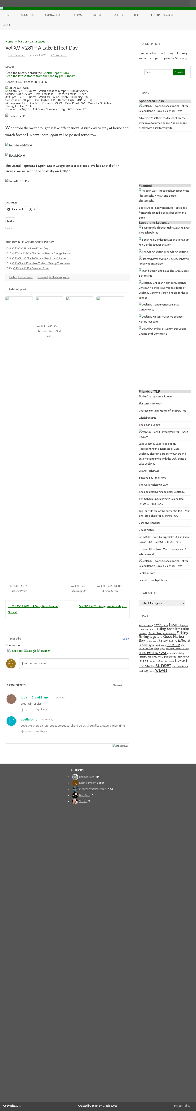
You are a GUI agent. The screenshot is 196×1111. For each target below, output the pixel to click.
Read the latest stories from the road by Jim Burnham (40, 76)
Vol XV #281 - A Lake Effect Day (30, 248)
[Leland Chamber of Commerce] (159, 328)
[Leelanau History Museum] (155, 316)
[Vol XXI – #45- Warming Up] (81, 297)
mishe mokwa (153, 652)
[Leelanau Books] (149, 106)
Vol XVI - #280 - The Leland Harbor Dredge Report (41, 253)
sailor (152, 661)
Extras (77, 15)
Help (137, 15)
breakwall (43, 277)
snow (66, 277)
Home (6, 15)
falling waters (169, 633)
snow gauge (168, 661)
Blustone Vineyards (150, 403)
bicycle (184, 625)
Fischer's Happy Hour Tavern (155, 396)
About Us (27, 15)
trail (141, 670)
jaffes (182, 640)
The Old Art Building (176, 251)
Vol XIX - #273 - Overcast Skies (31, 268)
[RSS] (187, 3)
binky (141, 629)
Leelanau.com (147, 573)
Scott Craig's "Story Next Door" (157, 207)
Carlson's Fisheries (150, 522)
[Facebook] (171, 3)
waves (161, 670)
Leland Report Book (56, 73)
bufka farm (55, 277)
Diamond (143, 633)
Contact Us (53, 15)
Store (97, 15)
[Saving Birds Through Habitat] (157, 227)
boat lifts (173, 629)
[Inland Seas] (147, 270)
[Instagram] (179, 3)
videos (151, 671)
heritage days (152, 641)
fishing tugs (147, 637)
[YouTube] (175, 3)
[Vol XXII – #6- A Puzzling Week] (20, 297)
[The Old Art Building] (152, 251)
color (185, 628)
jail (188, 640)
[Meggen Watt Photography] (156, 190)
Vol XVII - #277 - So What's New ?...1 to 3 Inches (39, 258)
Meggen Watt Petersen (92, 789)
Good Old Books (148, 537)
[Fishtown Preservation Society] (158, 259)
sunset (163, 665)
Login (125, 638)
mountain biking (175, 653)
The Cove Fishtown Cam (153, 484)
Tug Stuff (144, 511)
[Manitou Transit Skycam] (154, 432)
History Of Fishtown (150, 549)
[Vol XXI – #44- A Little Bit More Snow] (111, 297)
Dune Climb (155, 633)
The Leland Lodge (149, 424)
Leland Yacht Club (149, 470)
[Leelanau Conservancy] (153, 304)
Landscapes (37, 41)
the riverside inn (180, 666)
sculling (159, 661)
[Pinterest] (183, 3)
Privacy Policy (182, 1105)
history (163, 640)
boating (160, 628)
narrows (145, 656)
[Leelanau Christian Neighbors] (157, 282)
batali (165, 625)
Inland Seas (162, 270)
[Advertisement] (165, 158)
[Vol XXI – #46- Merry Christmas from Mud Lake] (51, 297)
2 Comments (59, 55)
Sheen (83, 801)
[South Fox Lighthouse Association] (160, 239)
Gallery (118, 15)
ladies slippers (159, 645)
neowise (157, 656)
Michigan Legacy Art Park (177, 648)
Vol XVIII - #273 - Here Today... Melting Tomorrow (41, 263)
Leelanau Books (169, 106)
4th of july (146, 625)
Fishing (182, 632)
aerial (158, 624)
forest (160, 637)
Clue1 (6, 25)
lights (162, 648)
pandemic (170, 656)
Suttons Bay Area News (152, 477)
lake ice (173, 644)
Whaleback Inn (147, 417)
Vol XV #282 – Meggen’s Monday (103, 606)
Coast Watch (146, 530)
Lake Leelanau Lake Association (157, 443)
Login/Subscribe (162, 15)
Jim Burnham (86, 777)
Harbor (22, 41)
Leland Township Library (153, 580)
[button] (15, 651)
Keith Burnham (16, 55)
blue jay (149, 629)
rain (146, 660)
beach (175, 624)
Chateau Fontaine (149, 410)
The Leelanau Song (150, 491)
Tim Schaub (146, 499)
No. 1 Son (84, 795)
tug (146, 670)
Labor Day (145, 645)
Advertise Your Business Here (156, 118)
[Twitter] (167, 3)
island (172, 640)
